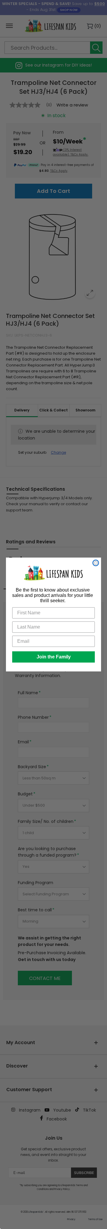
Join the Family (54, 656)
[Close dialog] (96, 563)
